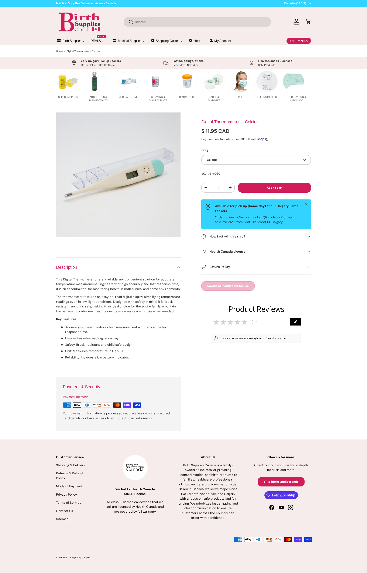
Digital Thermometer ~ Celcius (83, 51)
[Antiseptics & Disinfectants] (94, 81)
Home (59, 51)
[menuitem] (70, 41)
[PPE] (240, 81)
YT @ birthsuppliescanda (281, 481)
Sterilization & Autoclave (296, 98)
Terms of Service (68, 502)
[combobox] (197, 22)
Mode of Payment (69, 486)
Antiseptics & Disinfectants (98, 98)
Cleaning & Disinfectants (158, 98)
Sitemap (62, 519)
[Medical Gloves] (129, 81)
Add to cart (274, 187)
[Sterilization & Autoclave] (293, 81)
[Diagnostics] (187, 81)
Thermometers (267, 97)
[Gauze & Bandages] (213, 81)
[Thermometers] (267, 81)
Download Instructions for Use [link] (228, 286)
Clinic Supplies (68, 97)
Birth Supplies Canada (77, 557)
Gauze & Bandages (213, 98)
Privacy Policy (66, 494)
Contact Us (64, 511)
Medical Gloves (129, 97)
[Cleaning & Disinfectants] (155, 81)
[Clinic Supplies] (67, 81)
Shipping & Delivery (70, 465)
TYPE (204, 150)
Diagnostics (187, 97)
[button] (257, 321)
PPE (240, 97)
